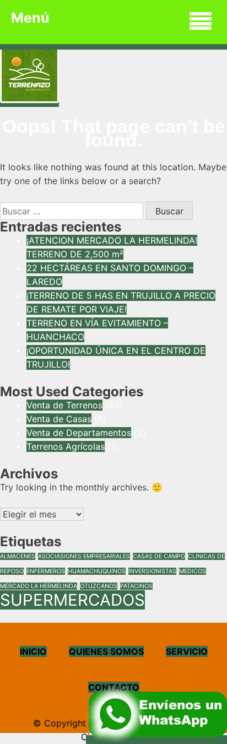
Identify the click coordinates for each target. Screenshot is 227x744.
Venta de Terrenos (64, 405)
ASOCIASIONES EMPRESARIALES (84, 556)
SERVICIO (187, 651)
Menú (30, 17)
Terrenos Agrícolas (65, 446)
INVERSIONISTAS (152, 571)
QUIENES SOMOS (106, 651)
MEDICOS (192, 571)
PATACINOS (136, 586)
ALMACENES (17, 556)
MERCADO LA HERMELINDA (38, 586)
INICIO (33, 651)
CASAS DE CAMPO (159, 556)
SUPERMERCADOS (72, 600)
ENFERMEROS (45, 571)
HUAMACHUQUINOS (97, 571)
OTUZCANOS (98, 586)
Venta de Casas (58, 418)
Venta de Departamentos (78, 432)
